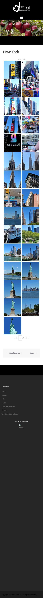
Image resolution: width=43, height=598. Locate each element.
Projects (4, 410)
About (4, 391)
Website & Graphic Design (10, 414)
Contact (4, 395)
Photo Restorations (8, 406)
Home (4, 403)
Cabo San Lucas (14, 353)
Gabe (32, 353)
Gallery (4, 399)
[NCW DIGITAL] (21, 8)
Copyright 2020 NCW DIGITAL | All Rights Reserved (19, 595)
